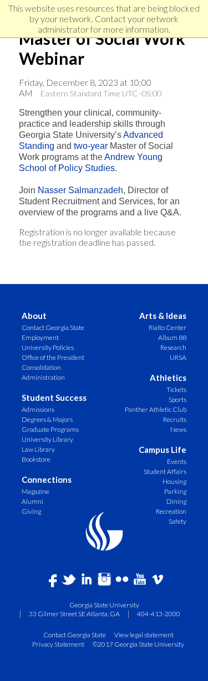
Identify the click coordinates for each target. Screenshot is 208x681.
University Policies (48, 347)
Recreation (171, 511)
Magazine (35, 491)
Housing (174, 481)
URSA (178, 357)
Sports (177, 399)
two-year (91, 146)
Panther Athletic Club (155, 409)
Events (176, 461)
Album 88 (172, 337)
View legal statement (144, 634)
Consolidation (41, 367)
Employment (40, 337)
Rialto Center (167, 327)
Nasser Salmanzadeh (80, 190)
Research (173, 347)
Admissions (38, 409)
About (34, 316)
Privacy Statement (58, 644)
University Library (47, 439)
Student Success (54, 398)
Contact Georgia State (53, 327)
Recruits (174, 419)
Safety (177, 521)
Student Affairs (165, 471)
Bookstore (36, 459)
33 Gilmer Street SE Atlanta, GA (74, 614)
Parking (175, 491)
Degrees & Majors (47, 419)
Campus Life (162, 450)
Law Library (38, 449)
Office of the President (53, 357)
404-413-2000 (158, 614)
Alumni (32, 501)
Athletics (168, 378)
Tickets (176, 389)
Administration (43, 377)
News (178, 429)
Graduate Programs (50, 429)
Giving (31, 511)
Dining (176, 501)
